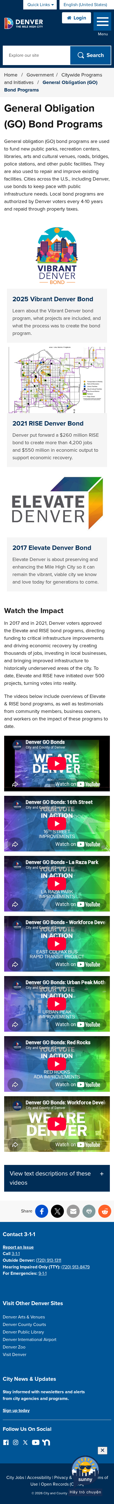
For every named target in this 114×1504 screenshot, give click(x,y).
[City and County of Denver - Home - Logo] (23, 23)
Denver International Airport (29, 1339)
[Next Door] (45, 1442)
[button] (57, 1178)
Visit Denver (14, 1354)
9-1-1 (42, 1273)
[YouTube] (35, 1442)
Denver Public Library (23, 1332)
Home (10, 75)
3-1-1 (16, 1253)
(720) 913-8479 (75, 1267)
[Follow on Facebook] (6, 1442)
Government (40, 75)
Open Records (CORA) (62, 1484)
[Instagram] (15, 1442)
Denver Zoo (14, 1347)
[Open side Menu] (102, 22)
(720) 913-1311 (48, 1260)
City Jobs (15, 1477)
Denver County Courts (24, 1324)
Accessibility (39, 1477)
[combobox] (86, 4)
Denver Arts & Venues (24, 1317)
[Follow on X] (25, 1442)
